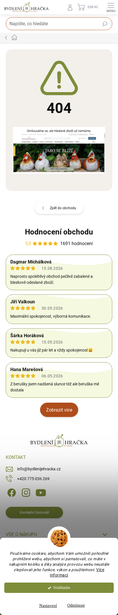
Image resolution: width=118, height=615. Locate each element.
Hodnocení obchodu (59, 232)
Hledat (105, 24)
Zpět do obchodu (63, 208)
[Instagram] (25, 492)
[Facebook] (11, 492)
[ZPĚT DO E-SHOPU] (59, 150)
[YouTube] (40, 492)
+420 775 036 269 (33, 478)
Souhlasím (61, 587)
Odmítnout (76, 605)
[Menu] (111, 7)
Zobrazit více (59, 410)
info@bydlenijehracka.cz (39, 469)
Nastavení (48, 605)
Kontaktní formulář (34, 513)
